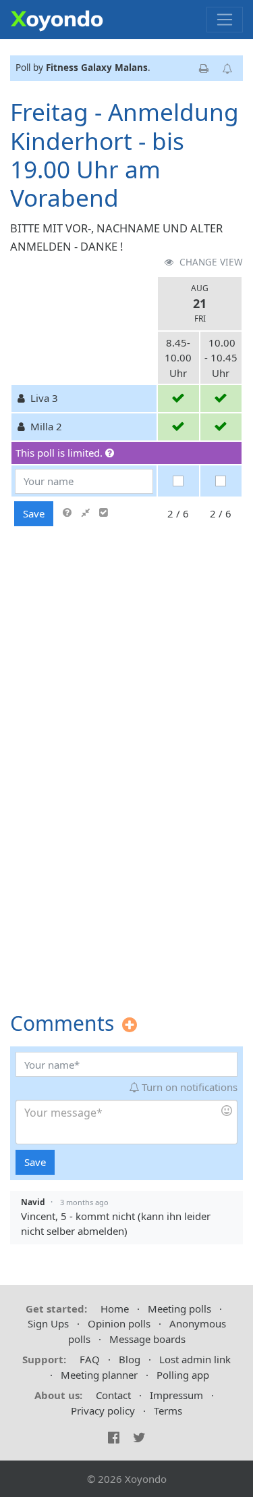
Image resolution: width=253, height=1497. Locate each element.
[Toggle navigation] (224, 19)
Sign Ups (48, 1323)
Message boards (147, 1339)
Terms (168, 1410)
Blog (129, 1359)
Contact (113, 1395)
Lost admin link (195, 1359)
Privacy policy (103, 1410)
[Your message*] (126, 1122)
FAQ (90, 1359)
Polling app (183, 1374)
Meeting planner (99, 1374)
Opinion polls (119, 1323)
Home (115, 1308)
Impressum (176, 1395)
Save (34, 513)
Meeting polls (179, 1308)
